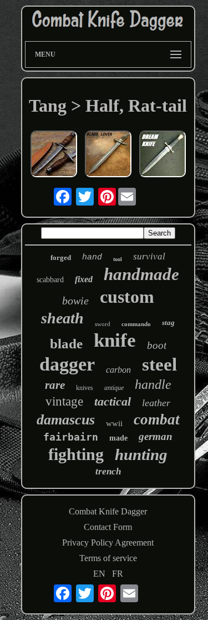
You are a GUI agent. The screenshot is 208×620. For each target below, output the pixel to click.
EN (99, 573)
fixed (84, 279)
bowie (75, 300)
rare (55, 385)
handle (153, 384)
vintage (64, 401)
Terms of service (108, 558)
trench (108, 471)
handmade (141, 274)
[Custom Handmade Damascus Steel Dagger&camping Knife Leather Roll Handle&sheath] (54, 155)
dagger (67, 364)
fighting (76, 454)
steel (159, 364)
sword (102, 324)
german (156, 436)
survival (149, 256)
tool (117, 259)
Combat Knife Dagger (108, 511)
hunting (141, 454)
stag (168, 322)
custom (127, 297)
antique (114, 388)
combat (157, 419)
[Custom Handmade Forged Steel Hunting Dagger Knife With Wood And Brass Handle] (162, 155)
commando (136, 324)
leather (156, 402)
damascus (66, 420)
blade (66, 343)
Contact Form (108, 527)
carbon (118, 369)
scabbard (50, 280)
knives (84, 388)
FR (117, 573)
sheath (62, 318)
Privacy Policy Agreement (108, 542)
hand (92, 257)
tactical (112, 401)
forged (60, 257)
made (118, 438)
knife (115, 340)
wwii (114, 423)
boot (156, 345)
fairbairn (70, 437)
